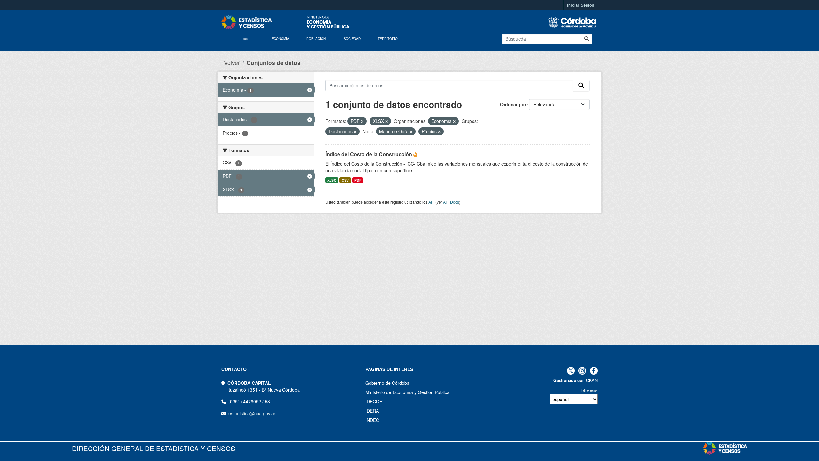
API (431, 202)
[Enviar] (586, 39)
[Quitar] (362, 121)
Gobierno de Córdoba (387, 383)
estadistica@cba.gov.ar (251, 413)
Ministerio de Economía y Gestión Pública (407, 392)
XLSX (331, 180)
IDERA (372, 411)
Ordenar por (513, 104)
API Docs (451, 202)
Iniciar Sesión (580, 5)
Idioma (588, 390)
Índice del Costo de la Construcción (369, 154)
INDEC (372, 420)
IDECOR (374, 401)
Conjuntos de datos (273, 63)
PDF (357, 180)
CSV (345, 180)
